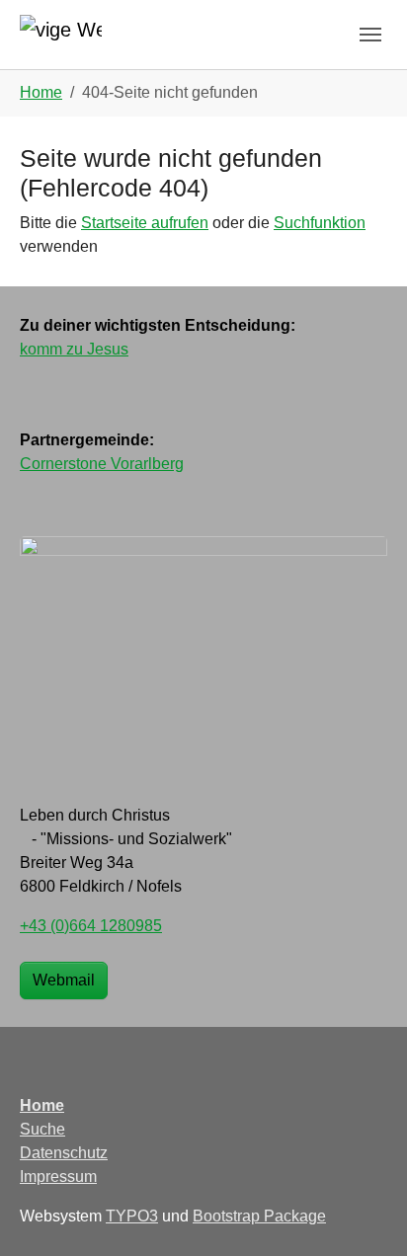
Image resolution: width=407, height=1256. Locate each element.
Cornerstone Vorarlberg (102, 463)
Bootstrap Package (259, 1216)
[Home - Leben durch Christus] (61, 34)
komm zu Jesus (74, 349)
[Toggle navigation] (370, 34)
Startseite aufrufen (144, 222)
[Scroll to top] (363, 1212)
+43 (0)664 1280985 (91, 925)
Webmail (64, 980)
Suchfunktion (320, 222)
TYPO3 (132, 1216)
